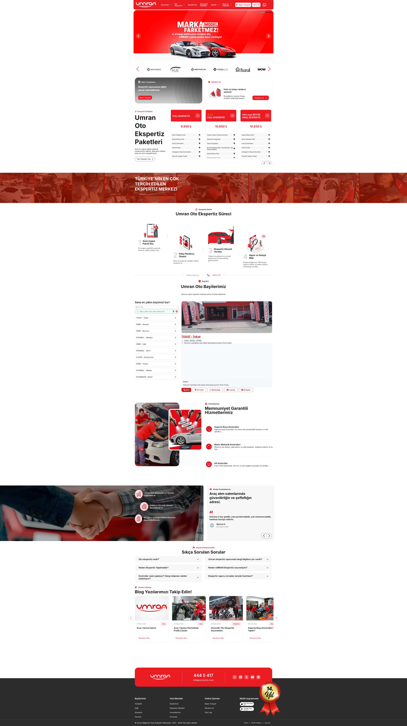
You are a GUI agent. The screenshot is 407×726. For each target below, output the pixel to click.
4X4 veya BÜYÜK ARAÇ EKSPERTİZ (251, 116)
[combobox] (157, 306)
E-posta (231, 390)
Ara (187, 390)
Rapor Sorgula (244, 5)
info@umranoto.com (203, 680)
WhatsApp (215, 390)
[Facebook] (240, 677)
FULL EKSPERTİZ (181, 116)
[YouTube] (252, 677)
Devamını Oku (145, 638)
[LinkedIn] (258, 677)
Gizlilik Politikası (256, 723)
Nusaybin (138, 712)
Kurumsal (173, 717)
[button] (138, 36)
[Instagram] (235, 677)
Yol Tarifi (200, 390)
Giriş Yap (208, 712)
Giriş (255, 5)
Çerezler (267, 723)
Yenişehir (138, 704)
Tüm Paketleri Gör (144, 159)
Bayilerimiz (192, 5)
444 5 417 (203, 675)
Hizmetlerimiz (175, 712)
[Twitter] (246, 677)
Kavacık (138, 717)
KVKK (246, 723)
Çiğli (136, 708)
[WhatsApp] (264, 5)
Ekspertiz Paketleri (204, 5)
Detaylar (246, 390)
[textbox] (157, 306)
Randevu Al (259, 98)
